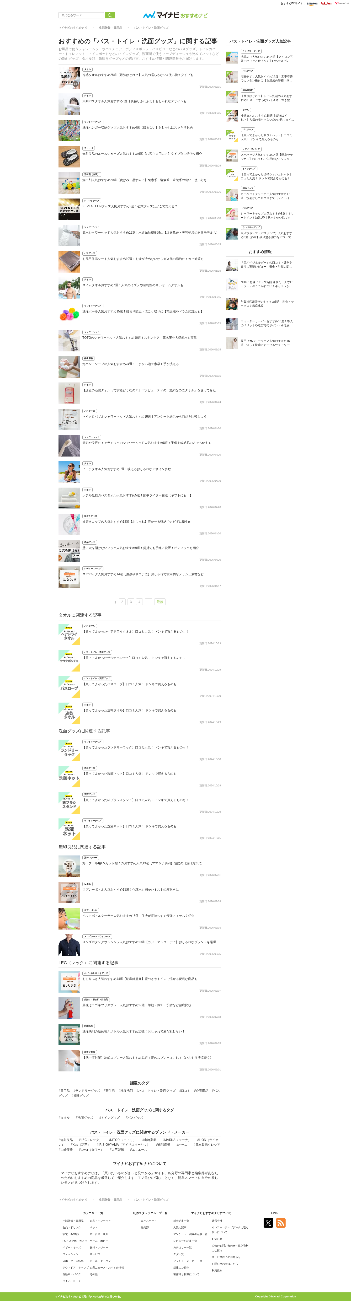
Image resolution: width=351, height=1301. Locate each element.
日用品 (87, 884)
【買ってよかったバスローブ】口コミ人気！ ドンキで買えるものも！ (131, 684)
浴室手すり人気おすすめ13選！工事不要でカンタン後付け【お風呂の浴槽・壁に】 (267, 79)
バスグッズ (89, 253)
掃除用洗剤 (248, 90)
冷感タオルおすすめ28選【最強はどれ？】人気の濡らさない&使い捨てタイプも (137, 75)
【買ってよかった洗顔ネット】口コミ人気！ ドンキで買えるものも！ (131, 773)
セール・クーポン (100, 1260)
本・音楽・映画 (99, 1234)
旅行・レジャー (99, 1247)
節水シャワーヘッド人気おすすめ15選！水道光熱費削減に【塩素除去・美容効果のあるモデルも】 (150, 232)
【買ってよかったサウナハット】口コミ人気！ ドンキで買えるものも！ (266, 137)
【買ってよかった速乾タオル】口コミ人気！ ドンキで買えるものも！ (131, 710)
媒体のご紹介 (181, 1267)
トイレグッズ (249, 168)
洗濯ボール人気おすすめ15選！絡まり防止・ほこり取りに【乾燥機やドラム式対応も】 (143, 311)
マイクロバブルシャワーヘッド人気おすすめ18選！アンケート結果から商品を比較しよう (144, 416)
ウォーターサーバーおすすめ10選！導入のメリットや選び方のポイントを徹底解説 (267, 324)
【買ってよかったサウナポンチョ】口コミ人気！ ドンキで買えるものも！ (134, 658)
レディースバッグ (92, 568)
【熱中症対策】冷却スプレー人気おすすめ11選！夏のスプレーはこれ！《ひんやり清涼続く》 (147, 1057)
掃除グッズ (248, 188)
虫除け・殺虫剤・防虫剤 (96, 999)
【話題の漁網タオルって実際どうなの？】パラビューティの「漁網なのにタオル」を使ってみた (149, 390)
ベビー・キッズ (72, 1247)
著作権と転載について (186, 1274)
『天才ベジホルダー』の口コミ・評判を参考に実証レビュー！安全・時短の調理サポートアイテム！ (266, 265)
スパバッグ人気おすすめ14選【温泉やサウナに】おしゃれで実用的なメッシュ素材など (143, 574)
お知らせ (217, 1238)
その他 (94, 1274)
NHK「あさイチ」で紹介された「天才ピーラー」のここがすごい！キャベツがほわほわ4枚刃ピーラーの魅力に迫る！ (267, 284)
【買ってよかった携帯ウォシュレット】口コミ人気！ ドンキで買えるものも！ (266, 176)
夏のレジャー (90, 857)
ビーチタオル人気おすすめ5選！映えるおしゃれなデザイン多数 (126, 469)
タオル (87, 69)
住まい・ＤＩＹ (72, 1280)
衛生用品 (88, 358)
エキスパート (149, 1220)
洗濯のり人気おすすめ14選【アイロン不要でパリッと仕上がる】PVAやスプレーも (267, 59)
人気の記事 (179, 1227)
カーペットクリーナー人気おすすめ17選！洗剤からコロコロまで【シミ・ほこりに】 (266, 196)
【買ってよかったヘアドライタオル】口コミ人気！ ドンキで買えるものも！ (135, 631)
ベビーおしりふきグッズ (96, 973)
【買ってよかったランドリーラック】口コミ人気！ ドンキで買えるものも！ (135, 747)
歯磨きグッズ (90, 516)
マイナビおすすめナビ (72, 27)
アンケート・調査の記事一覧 (190, 1234)
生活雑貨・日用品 (110, 27)
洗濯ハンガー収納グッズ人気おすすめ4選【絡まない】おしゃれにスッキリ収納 (137, 127)
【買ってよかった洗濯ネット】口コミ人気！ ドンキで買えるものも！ (131, 826)
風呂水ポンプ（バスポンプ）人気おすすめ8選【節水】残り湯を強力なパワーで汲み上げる (267, 235)
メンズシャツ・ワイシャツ (97, 936)
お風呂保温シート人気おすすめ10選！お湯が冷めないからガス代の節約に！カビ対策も (143, 259)
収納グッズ (89, 542)
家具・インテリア (100, 1220)
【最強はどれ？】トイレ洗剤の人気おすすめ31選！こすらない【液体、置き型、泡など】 (267, 98)
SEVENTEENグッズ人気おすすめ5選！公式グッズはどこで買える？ (130, 206)
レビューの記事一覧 (185, 1240)
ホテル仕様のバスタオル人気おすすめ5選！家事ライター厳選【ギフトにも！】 (137, 495)
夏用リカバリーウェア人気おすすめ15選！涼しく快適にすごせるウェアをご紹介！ (266, 343)
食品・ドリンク (72, 1227)
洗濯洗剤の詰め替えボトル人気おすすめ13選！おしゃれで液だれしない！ (133, 1031)
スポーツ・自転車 (73, 1260)
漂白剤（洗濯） (91, 174)
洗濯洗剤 (88, 1026)
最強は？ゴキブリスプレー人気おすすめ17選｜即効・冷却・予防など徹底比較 (136, 1005)
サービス (95, 1254)
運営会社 (217, 1220)
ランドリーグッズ (92, 122)
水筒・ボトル (90, 910)
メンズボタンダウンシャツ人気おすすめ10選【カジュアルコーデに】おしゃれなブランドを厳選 (149, 942)
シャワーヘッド (91, 227)
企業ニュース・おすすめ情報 (107, 1267)
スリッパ (88, 148)
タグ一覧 (178, 1254)
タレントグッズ (91, 200)
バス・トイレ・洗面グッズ (151, 27)
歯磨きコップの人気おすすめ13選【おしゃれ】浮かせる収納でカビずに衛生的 (136, 521)
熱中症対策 (89, 1052)
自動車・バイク (72, 1274)
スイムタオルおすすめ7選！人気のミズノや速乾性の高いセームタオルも (132, 285)
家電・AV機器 (71, 1234)
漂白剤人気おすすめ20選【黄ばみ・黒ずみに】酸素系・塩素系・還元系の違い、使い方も (144, 180)
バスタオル (89, 626)
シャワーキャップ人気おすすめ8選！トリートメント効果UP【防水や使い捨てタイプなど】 (267, 216)
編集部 (145, 1227)
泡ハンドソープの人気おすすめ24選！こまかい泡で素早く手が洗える (130, 364)
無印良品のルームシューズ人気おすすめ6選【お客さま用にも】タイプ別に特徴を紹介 (142, 154)
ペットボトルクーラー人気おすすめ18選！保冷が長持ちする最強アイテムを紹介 (138, 916)
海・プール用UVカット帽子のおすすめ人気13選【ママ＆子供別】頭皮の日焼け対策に (142, 863)
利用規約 (217, 1270)
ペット (94, 1227)
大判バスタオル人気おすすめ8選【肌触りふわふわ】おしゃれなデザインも (134, 101)
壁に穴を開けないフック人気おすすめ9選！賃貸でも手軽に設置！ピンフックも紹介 (140, 548)
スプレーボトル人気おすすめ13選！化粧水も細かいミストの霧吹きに (130, 889)
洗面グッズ (89, 768)
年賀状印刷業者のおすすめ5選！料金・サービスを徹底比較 (267, 303)
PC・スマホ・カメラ (75, 1240)
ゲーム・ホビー (99, 1240)
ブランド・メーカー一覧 (187, 1260)
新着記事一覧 (181, 1220)
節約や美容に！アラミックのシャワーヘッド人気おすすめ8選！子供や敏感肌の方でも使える (146, 443)
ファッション (70, 1254)
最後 (160, 602)
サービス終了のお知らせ (226, 1257)
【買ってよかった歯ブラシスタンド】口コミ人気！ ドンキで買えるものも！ (135, 800)
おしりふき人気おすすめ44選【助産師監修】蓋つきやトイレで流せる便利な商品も (139, 979)
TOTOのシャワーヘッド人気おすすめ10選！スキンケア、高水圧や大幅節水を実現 (139, 337)
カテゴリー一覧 (182, 1247)
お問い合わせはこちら (225, 1263)
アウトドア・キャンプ (76, 1267)
